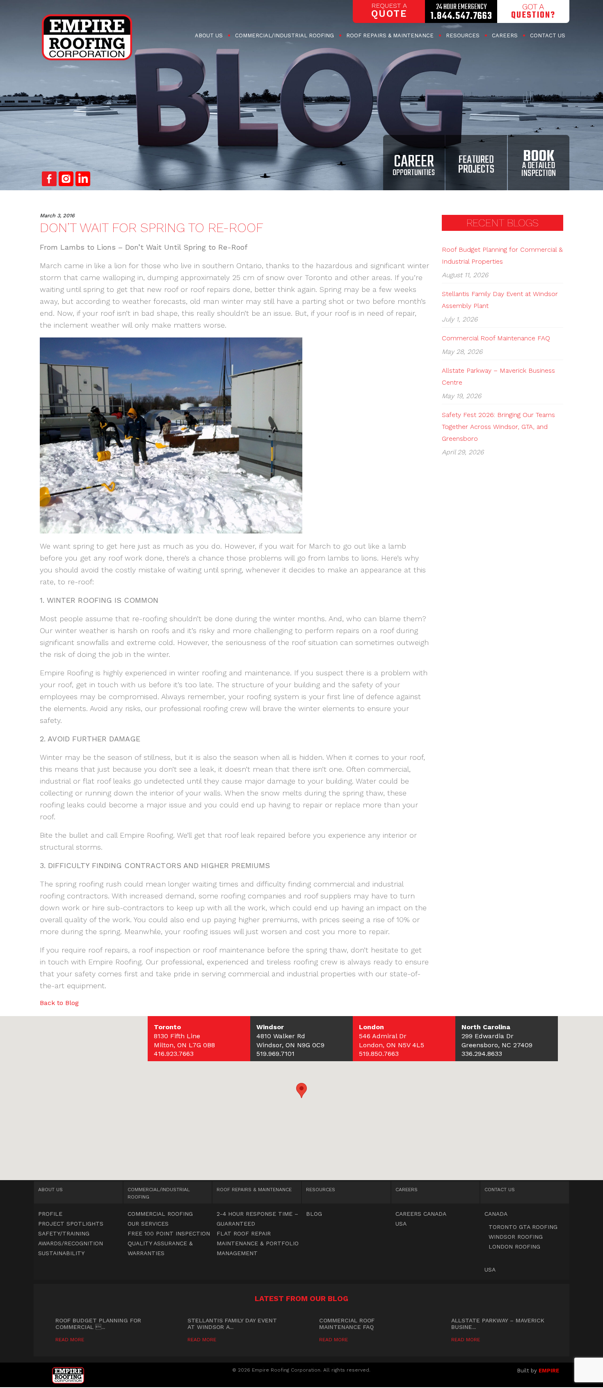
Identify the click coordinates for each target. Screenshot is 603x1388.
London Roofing (514, 1246)
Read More (69, 1339)
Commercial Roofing (284, 35)
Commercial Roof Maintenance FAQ (496, 338)
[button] (301, 1090)
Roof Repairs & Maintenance (390, 35)
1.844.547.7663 (461, 16)
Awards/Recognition (70, 1243)
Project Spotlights (70, 1223)
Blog (314, 1213)
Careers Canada (420, 1213)
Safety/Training (63, 1233)
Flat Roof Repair (244, 1233)
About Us (209, 35)
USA (401, 1223)
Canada (495, 1213)
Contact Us (547, 35)
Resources (463, 35)
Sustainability (61, 1253)
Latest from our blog (301, 1298)
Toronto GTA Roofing (523, 1227)
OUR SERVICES (148, 1223)
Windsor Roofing (516, 1236)
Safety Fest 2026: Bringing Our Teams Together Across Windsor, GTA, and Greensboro (498, 426)
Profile (50, 1213)
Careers (505, 35)
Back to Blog (59, 1003)
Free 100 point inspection (169, 1233)
